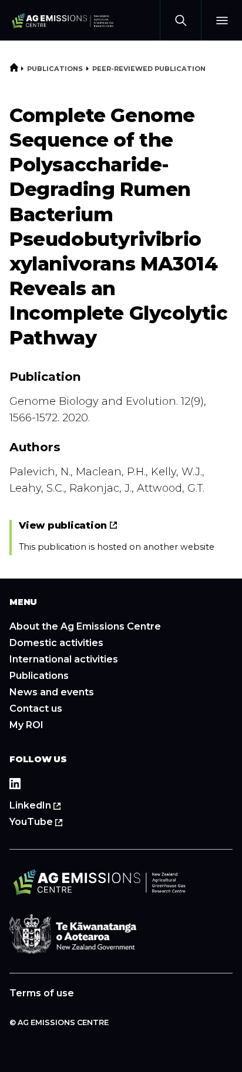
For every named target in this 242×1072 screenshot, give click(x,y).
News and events (51, 692)
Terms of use (41, 993)
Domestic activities (56, 642)
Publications (55, 69)
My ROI (26, 725)
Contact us (35, 708)
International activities (63, 659)
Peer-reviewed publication (149, 69)
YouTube (51, 822)
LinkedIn (50, 805)
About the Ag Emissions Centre (85, 626)
